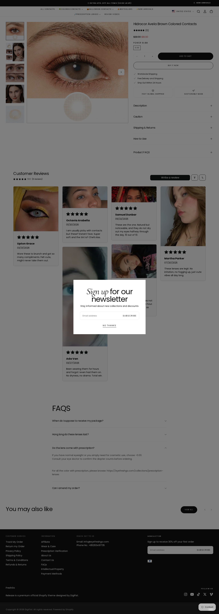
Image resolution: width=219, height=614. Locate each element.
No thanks (109, 325)
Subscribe (129, 315)
